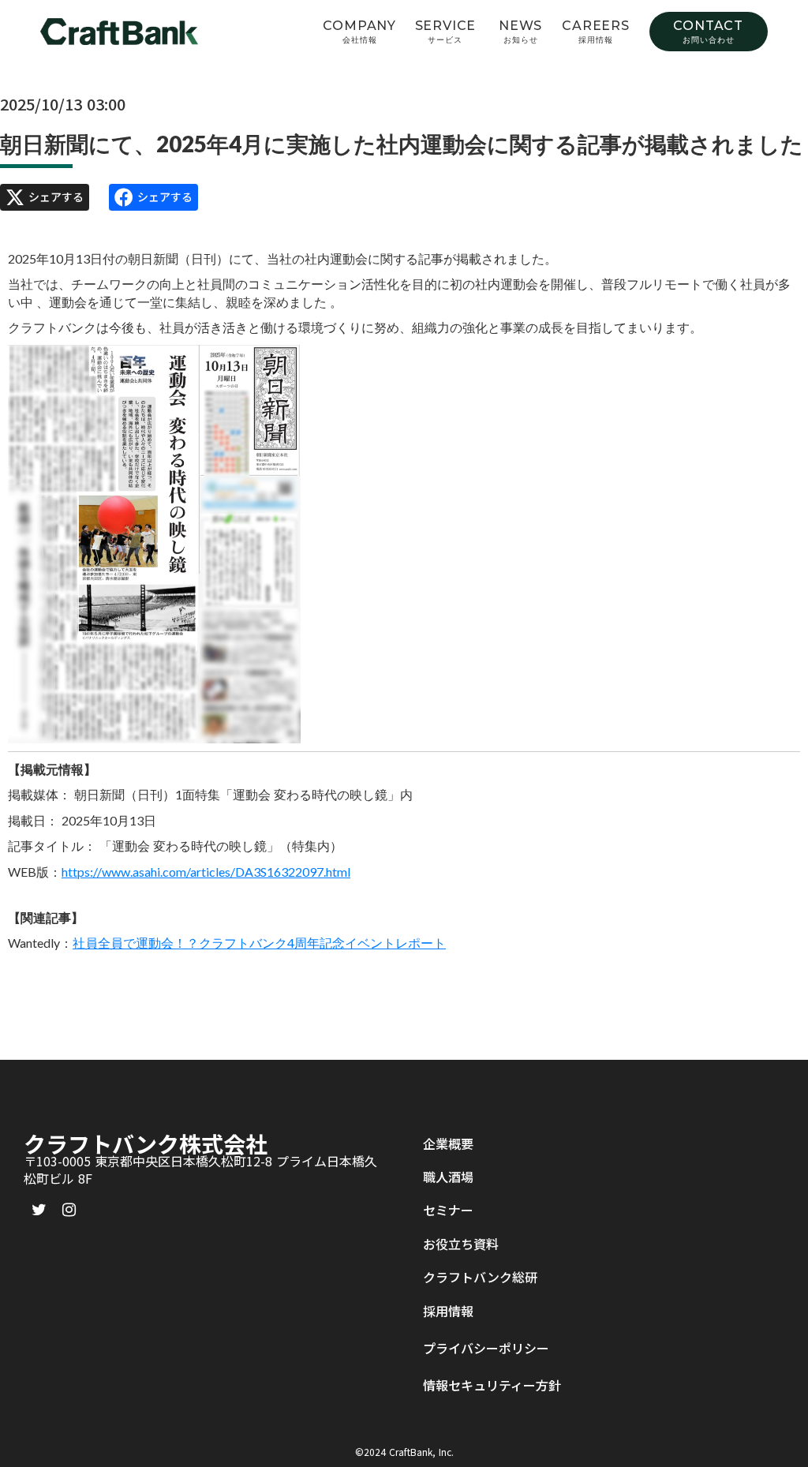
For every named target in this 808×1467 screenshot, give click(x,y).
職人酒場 (448, 1176)
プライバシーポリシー (486, 1347)
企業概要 (448, 1143)
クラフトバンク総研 (480, 1276)
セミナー (448, 1209)
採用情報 (448, 1310)
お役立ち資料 (461, 1243)
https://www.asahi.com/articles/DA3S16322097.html (206, 871)
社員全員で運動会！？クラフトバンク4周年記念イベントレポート (259, 942)
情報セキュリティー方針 (492, 1384)
